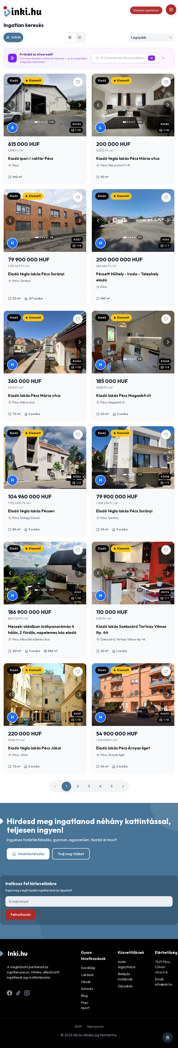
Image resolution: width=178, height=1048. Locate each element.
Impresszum (95, 1026)
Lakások (87, 975)
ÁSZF (78, 1026)
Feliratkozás (21, 914)
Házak (86, 981)
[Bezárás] (165, 58)
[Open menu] (171, 9)
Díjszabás (125, 986)
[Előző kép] (10, 105)
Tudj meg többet (71, 854)
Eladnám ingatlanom (146, 10)
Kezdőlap (88, 968)
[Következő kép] (79, 105)
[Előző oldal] (55, 786)
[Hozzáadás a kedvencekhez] (78, 82)
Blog (84, 995)
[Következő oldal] (123, 786)
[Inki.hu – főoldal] (22, 11)
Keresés (87, 988)
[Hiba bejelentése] (167, 1037)
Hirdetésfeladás (31, 854)
